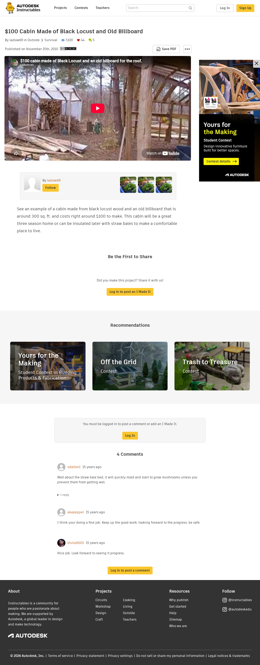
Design (100, 613)
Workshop (103, 606)
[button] (187, 49)
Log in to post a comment (130, 570)
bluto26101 (75, 543)
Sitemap (175, 619)
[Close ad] (256, 64)
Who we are (178, 626)
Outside (34, 40)
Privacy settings (120, 655)
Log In (225, 8)
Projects (60, 7)
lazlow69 (16, 40)
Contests (81, 7)
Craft (99, 619)
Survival (50, 40)
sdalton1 (73, 467)
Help (173, 613)
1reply (64, 495)
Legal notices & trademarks (229, 655)
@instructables (240, 600)
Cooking (129, 600)
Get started (177, 606)
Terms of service (60, 655)
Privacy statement (90, 655)
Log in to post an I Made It (130, 291)
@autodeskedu (240, 609)
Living (127, 606)
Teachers (102, 7)
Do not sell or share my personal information (170, 655)
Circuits (101, 600)
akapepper (75, 512)
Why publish (178, 600)
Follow (50, 187)
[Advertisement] (229, 121)
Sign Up (245, 8)
